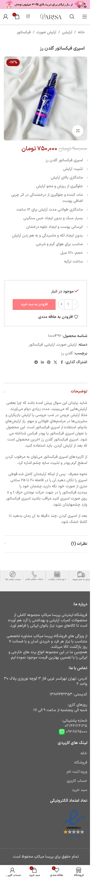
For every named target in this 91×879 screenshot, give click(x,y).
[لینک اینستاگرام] (28, 16)
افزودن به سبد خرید (34, 304)
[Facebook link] (62, 362)
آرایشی (67, 32)
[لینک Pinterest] (49, 362)
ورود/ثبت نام (77, 772)
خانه (81, 32)
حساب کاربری (77, 781)
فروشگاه (80, 763)
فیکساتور (24, 32)
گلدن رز (67, 353)
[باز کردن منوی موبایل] (85, 16)
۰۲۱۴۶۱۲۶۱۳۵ (76, 726)
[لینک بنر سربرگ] (45, 4)
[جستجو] (72, 16)
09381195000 (76, 732)
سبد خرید (79, 790)
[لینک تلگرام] (36, 362)
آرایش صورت (46, 32)
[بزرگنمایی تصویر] (77, 131)
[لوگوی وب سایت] (50, 16)
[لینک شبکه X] (55, 362)
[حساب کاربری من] (6, 16)
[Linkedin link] (42, 362)
